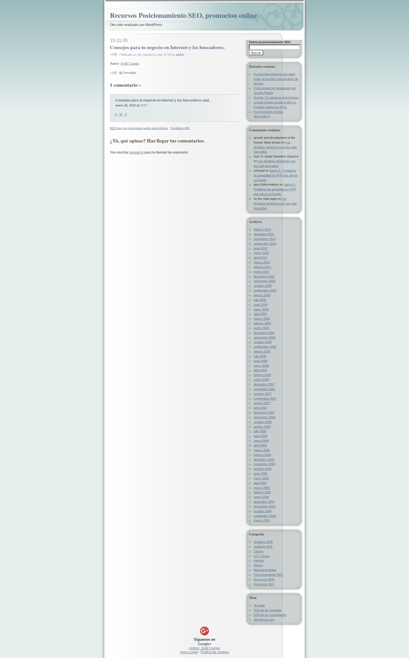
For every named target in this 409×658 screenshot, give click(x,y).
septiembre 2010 (265, 243)
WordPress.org (264, 619)
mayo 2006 (261, 440)
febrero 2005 (262, 492)
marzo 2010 (262, 262)
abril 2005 (260, 483)
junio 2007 (260, 407)
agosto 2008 (262, 351)
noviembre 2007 (264, 389)
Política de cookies (215, 652)
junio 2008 (260, 361)
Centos (258, 551)
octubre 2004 (263, 511)
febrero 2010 (262, 267)
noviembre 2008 (264, 337)
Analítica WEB (263, 541)
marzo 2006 (262, 450)
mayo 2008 (261, 365)
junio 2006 (260, 436)
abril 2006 (260, 445)
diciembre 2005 (264, 459)
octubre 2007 (263, 393)
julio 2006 (260, 431)
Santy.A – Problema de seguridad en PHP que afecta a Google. (275, 175)
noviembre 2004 (264, 506)
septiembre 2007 (265, 398)
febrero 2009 (262, 323)
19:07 (143, 105)
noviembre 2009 (264, 281)
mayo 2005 (261, 478)
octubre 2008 (263, 342)
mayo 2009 (261, 309)
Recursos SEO (264, 584)
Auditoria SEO (263, 546)
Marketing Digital (265, 570)
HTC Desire (262, 556)
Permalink (129, 72)
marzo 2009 (262, 318)
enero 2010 (261, 271)
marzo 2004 (262, 520)
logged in (136, 152)
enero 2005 (261, 497)
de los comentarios (270, 614)
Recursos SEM (264, 579)
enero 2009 (261, 328)
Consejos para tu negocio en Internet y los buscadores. (167, 47)
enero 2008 (261, 379)
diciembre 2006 (264, 412)
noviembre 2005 (264, 464)
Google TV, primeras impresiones (276, 97)
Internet (259, 560)
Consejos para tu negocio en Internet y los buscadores (158, 100)
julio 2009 (260, 300)
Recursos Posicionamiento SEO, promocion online (183, 15)
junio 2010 (260, 248)
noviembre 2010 (264, 239)
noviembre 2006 (264, 417)
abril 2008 (260, 370)
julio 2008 (260, 356)
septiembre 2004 (265, 516)
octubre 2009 (263, 285)
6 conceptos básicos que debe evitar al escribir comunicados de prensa (276, 78)
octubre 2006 (263, 422)
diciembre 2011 (264, 234)
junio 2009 (260, 304)
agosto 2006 (262, 426)
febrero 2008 (262, 375)
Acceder (259, 605)
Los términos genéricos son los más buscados (275, 147)
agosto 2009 (262, 295)
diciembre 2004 (264, 501)
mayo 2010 (261, 252)
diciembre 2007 (264, 384)
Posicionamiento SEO (268, 574)
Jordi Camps (129, 63)
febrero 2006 (262, 455)
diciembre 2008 (264, 332)
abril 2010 (260, 257)
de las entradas (268, 610)
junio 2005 (260, 473)
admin (180, 54)
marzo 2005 (262, 487)
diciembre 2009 (264, 276)
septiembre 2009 (265, 290)
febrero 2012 (262, 229)
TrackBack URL (180, 128)
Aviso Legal (189, 652)
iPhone (258, 565)
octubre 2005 (263, 468)
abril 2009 (260, 313)
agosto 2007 (262, 403)
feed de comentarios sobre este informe (139, 128)
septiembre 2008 (265, 346)
